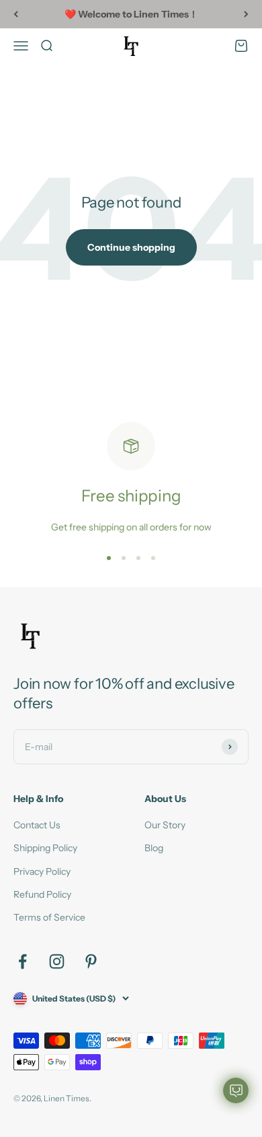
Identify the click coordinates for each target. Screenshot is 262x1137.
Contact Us (36, 825)
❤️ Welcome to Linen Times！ (131, 14)
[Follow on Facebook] (22, 961)
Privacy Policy (42, 871)
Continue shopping (131, 247)
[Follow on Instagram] (57, 961)
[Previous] (15, 14)
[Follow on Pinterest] (91, 961)
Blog (153, 848)
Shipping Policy (45, 848)
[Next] (246, 14)
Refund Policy (42, 894)
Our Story (164, 825)
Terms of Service (49, 917)
